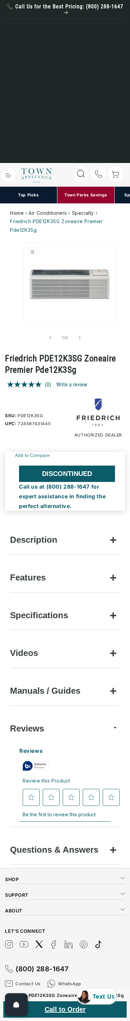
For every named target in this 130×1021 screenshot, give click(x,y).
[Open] (16, 1004)
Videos (24, 653)
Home (17, 213)
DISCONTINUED (67, 473)
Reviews (27, 728)
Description (33, 540)
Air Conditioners (48, 213)
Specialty (83, 213)
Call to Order (65, 1009)
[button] (8, 175)
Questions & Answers (54, 850)
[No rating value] (26, 384)
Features (28, 577)
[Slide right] (79, 337)
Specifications (39, 615)
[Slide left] (50, 337)
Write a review (71, 384)
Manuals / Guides (45, 691)
